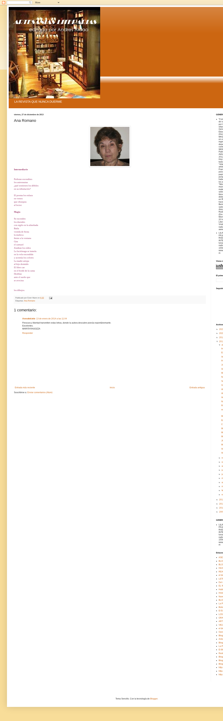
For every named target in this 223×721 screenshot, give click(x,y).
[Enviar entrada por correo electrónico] (50, 298)
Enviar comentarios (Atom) (39, 392)
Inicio (112, 387)
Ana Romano (29, 301)
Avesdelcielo (28, 318)
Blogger (153, 699)
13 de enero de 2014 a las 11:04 (51, 318)
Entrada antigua (197, 387)
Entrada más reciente (25, 387)
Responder (27, 333)
